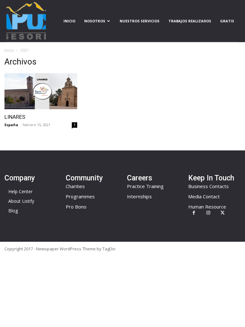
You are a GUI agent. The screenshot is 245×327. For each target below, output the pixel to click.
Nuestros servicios (140, 21)
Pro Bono (76, 206)
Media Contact (204, 196)
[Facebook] (193, 212)
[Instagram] (208, 212)
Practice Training (145, 186)
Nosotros (94, 21)
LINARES (14, 117)
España (11, 124)
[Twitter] (222, 212)
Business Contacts (208, 186)
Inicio (69, 21)
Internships (139, 196)
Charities (75, 186)
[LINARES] (40, 91)
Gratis (227, 21)
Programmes (80, 196)
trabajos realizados (189, 21)
